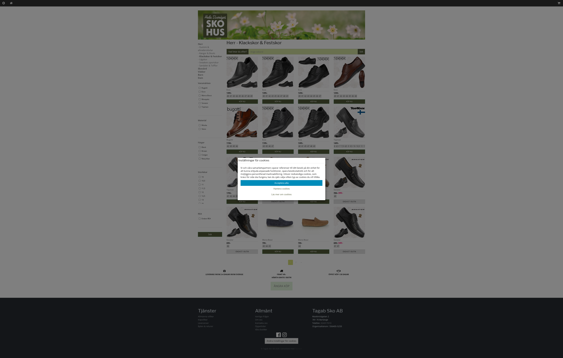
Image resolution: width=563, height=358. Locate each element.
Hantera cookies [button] (281, 188)
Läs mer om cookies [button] (281, 194)
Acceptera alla (281, 182)
